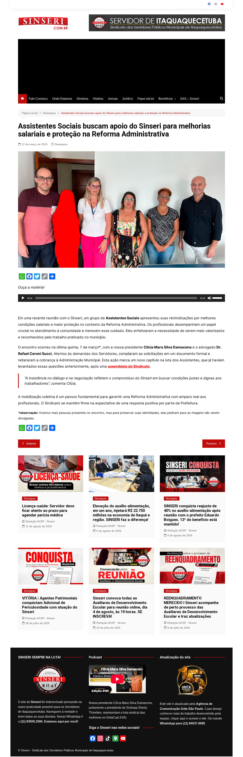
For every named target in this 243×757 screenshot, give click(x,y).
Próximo (211, 443)
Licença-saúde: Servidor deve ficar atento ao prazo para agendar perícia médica (48, 510)
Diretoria (82, 98)
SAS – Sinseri (189, 98)
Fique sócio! (145, 98)
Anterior (31, 443)
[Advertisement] (121, 65)
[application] (121, 298)
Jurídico (127, 98)
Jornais (113, 98)
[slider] (217, 297)
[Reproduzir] (23, 298)
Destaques (61, 144)
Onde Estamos (62, 98)
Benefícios (166, 98)
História (98, 98)
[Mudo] (209, 298)
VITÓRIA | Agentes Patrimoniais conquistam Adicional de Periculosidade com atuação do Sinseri (49, 605)
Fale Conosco (38, 98)
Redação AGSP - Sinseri (40, 521)
